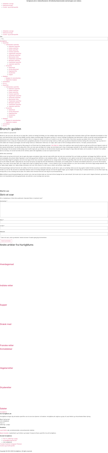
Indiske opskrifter (14, 48)
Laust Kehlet (3, 430)
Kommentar (3, 201)
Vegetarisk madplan (11, 80)
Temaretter (9, 65)
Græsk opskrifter (13, 50)
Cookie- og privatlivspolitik (10, 7)
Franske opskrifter (14, 51)
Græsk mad (5, 324)
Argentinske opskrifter (15, 53)
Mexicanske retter (14, 57)
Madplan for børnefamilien (13, 78)
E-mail (2, 225)
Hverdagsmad (7, 264)
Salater (3, 408)
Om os (5, 83)
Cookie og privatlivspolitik (7, 445)
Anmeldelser (6, 81)
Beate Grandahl (4, 433)
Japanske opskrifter (14, 64)
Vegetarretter (6, 368)
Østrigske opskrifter (14, 60)
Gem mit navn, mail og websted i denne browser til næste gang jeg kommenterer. (24, 237)
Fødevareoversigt (8, 5)
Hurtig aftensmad (14, 69)
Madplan (5, 76)
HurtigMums (3, 41)
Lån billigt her (55, 145)
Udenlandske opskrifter (12, 44)
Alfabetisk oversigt (8, 3)
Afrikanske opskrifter (14, 55)
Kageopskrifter (13, 71)
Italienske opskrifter (14, 46)
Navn (2, 219)
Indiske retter (6, 285)
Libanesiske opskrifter (15, 62)
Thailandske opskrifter (15, 58)
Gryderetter (12, 73)
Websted (2, 231)
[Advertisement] (54, 19)
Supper (11, 74)
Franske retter (7, 345)
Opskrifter (6, 43)
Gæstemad (12, 67)
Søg (1, 36)
